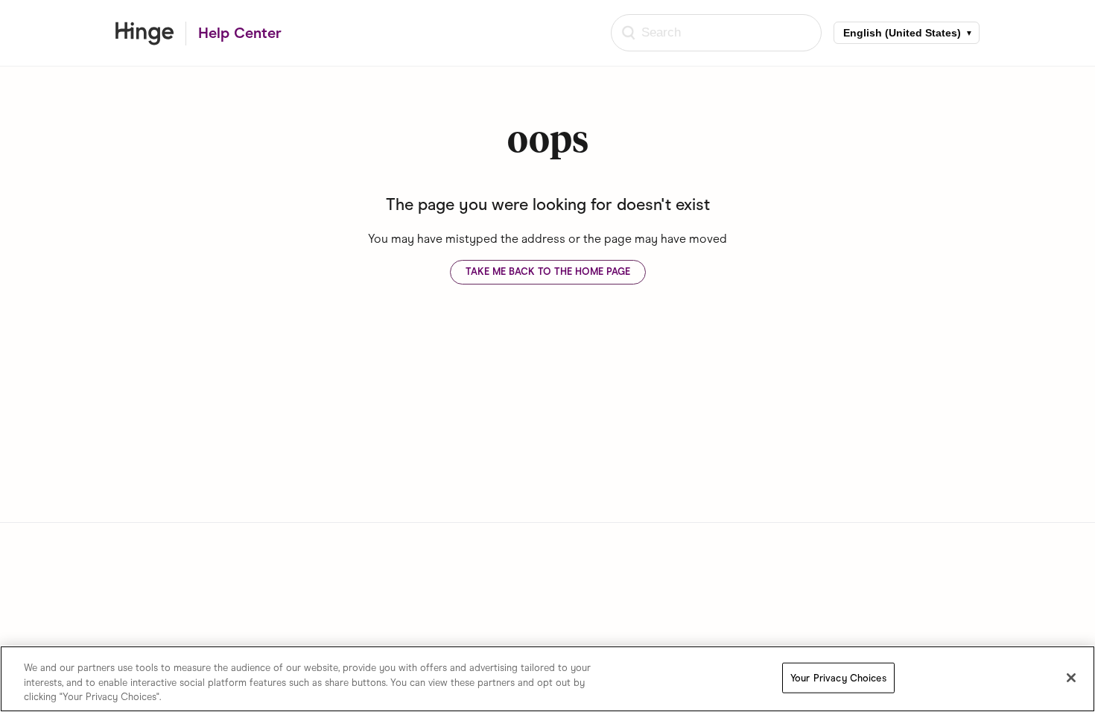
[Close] (1071, 677)
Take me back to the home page (548, 271)
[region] (547, 679)
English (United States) (902, 33)
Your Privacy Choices (838, 677)
